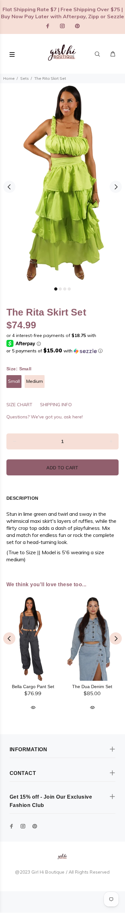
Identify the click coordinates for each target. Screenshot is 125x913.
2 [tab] (60, 289)
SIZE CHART (19, 404)
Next (116, 187)
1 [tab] (55, 289)
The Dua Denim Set (92, 686)
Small (14, 381)
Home (9, 78)
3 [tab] (64, 289)
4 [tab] (69, 289)
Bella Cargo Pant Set (33, 686)
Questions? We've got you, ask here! (44, 417)
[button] (62, 351)
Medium (34, 381)
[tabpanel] (62, 183)
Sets (24, 78)
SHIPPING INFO (56, 404)
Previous (9, 187)
